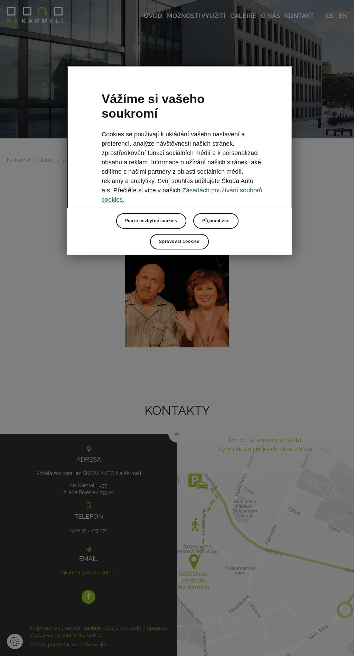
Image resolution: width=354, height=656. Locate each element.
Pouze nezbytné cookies (151, 220)
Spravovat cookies (179, 241)
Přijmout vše (216, 220)
